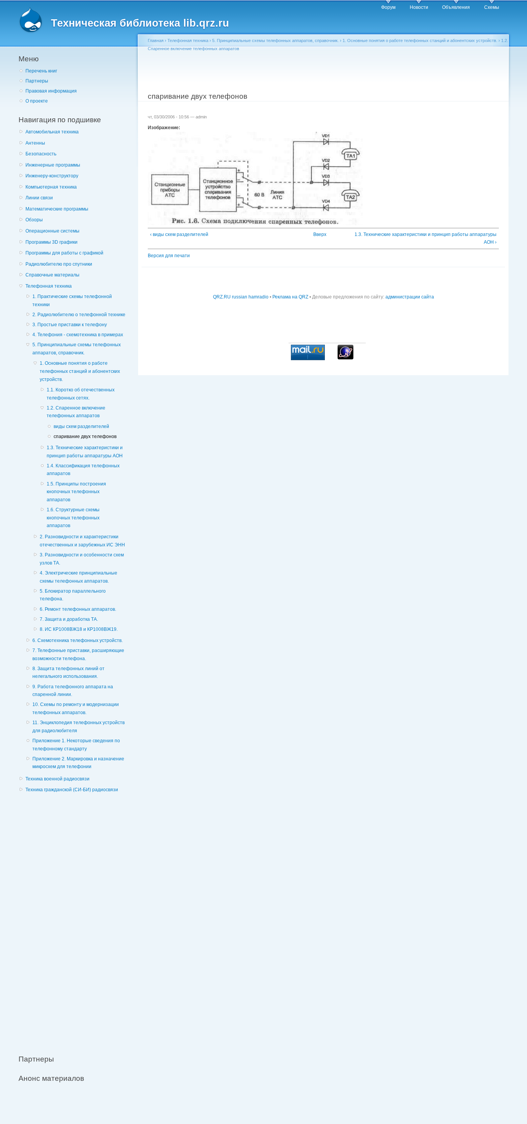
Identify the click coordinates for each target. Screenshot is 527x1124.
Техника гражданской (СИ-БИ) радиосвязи (71, 789)
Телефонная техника (48, 286)
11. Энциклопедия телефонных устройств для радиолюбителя (78, 726)
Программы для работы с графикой (64, 253)
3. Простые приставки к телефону (69, 324)
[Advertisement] (76, 919)
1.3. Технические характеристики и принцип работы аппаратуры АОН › (426, 238)
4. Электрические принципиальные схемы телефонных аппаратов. (78, 577)
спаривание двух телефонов (85, 436)
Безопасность (40, 154)
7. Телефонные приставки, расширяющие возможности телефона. (78, 654)
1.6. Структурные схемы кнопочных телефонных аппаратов (73, 517)
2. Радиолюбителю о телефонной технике (78, 314)
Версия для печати (169, 255)
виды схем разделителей (81, 426)
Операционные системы (52, 231)
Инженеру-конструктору (51, 176)
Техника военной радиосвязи (57, 779)
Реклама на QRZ (290, 297)
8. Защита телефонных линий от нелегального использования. (68, 672)
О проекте (36, 101)
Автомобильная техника (52, 132)
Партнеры (36, 81)
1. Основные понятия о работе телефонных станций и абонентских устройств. (80, 371)
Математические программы (56, 209)
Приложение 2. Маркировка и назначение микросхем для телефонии (78, 763)
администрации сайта (409, 297)
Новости (419, 7)
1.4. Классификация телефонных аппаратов (83, 470)
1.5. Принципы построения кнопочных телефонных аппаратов (76, 491)
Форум (388, 7)
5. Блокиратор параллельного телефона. (73, 595)
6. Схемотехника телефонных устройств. (77, 640)
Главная (156, 40)
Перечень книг (41, 71)
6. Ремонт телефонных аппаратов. (78, 609)
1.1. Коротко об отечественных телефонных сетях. (81, 394)
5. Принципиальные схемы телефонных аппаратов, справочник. (76, 349)
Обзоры (34, 219)
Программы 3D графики (51, 242)
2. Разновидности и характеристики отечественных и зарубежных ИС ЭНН (82, 541)
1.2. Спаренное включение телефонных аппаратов (76, 412)
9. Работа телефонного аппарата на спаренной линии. (72, 691)
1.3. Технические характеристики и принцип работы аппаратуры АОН (85, 451)
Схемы (491, 7)
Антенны (35, 143)
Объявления (456, 7)
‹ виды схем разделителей (179, 234)
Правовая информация (51, 91)
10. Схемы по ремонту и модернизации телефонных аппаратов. (75, 708)
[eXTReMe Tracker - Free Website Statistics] (345, 358)
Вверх (319, 234)
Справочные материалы (52, 275)
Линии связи (39, 198)
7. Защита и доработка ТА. (69, 619)
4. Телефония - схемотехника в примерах (77, 334)
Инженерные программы (52, 165)
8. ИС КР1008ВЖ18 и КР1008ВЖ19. (79, 629)
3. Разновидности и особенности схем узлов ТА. (82, 559)
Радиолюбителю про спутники (58, 264)
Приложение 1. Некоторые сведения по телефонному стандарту (76, 745)
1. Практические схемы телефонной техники (72, 300)
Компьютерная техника (51, 187)
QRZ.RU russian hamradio (241, 297)
